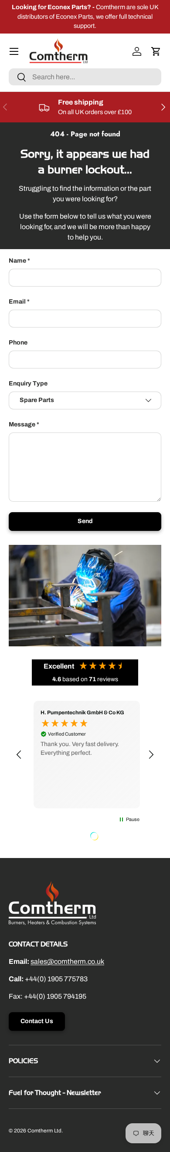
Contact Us (36, 1021)
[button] (156, 51)
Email (17, 301)
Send (85, 521)
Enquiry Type (28, 383)
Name (17, 260)
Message (22, 424)
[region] (85, 754)
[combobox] (85, 76)
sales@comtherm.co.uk (67, 961)
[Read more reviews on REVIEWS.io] (116, 837)
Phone (18, 342)
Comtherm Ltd (44, 1131)
